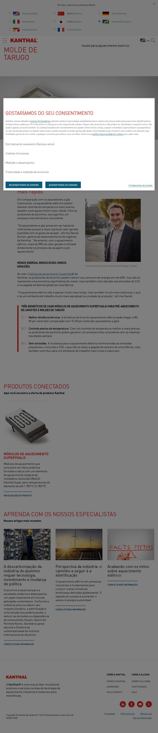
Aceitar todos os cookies (63, 184)
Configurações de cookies (140, 185)
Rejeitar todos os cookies (24, 184)
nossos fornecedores (40, 120)
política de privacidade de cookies (108, 133)
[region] (79, 144)
